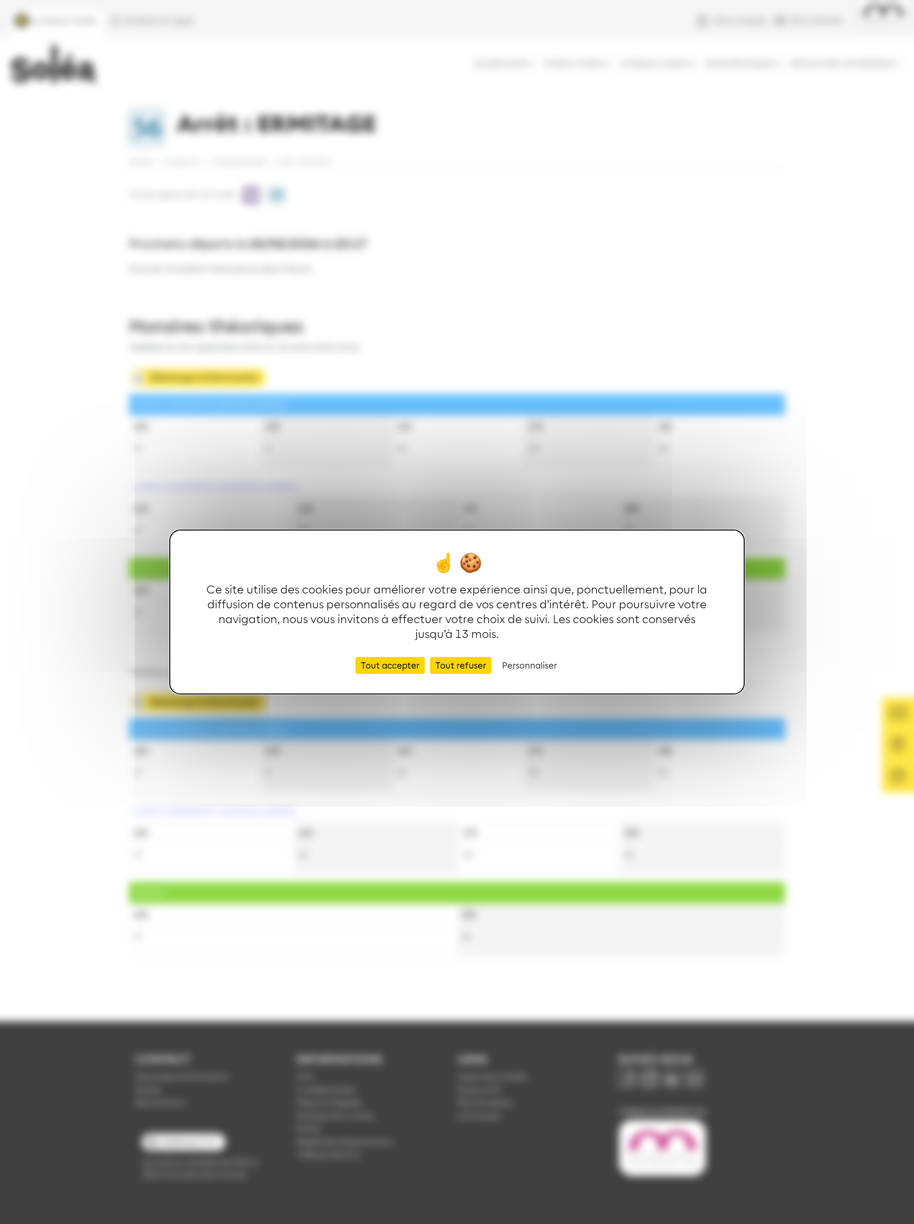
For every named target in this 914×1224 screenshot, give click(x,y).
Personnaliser (529, 665)
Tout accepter (390, 665)
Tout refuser (460, 665)
